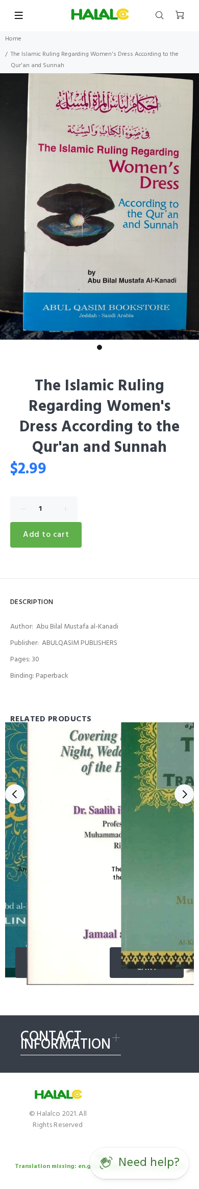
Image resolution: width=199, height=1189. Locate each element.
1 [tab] (99, 347)
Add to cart (46, 534)
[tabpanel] (99, 206)
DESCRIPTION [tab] (32, 602)
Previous (14, 794)
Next (184, 794)
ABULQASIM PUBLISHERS (79, 643)
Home (13, 39)
